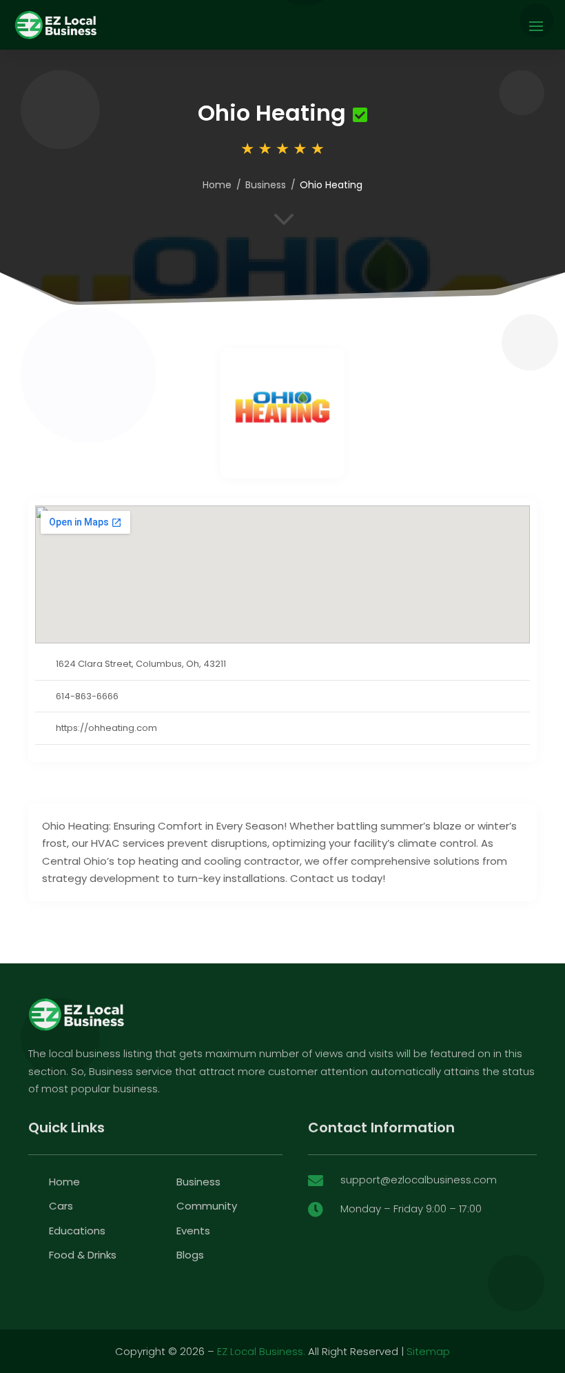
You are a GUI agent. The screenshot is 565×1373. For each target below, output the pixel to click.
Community (206, 1206)
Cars (61, 1206)
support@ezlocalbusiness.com (418, 1179)
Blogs (190, 1254)
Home (217, 185)
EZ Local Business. (261, 1351)
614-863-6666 (87, 696)
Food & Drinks (82, 1254)
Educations (77, 1230)
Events (193, 1230)
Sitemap (428, 1351)
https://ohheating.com (106, 727)
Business (265, 185)
